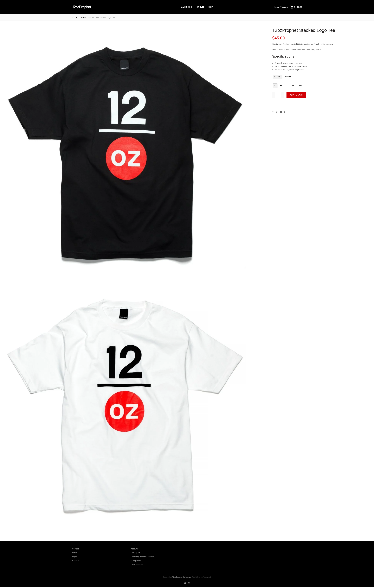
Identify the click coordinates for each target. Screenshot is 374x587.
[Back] (74, 17)
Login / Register (281, 7)
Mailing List (187, 7)
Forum (200, 7)
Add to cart (296, 95)
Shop (210, 7)
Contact (75, 549)
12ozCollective (137, 565)
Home (83, 17)
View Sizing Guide (296, 70)
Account (134, 549)
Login (74, 557)
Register (75, 561)
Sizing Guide (136, 561)
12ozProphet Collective (181, 577)
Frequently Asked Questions (142, 557)
